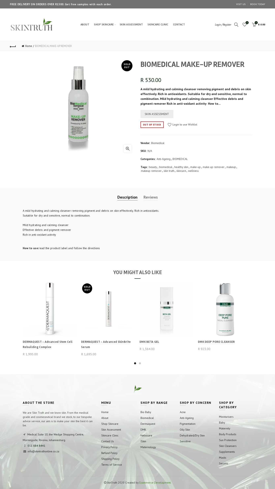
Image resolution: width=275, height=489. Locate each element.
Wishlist (247, 23)
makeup (231, 167)
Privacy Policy (109, 447)
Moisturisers (226, 417)
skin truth (169, 171)
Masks (222, 457)
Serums (223, 463)
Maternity (224, 428)
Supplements (227, 452)
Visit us (241, 4)
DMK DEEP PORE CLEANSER (216, 342)
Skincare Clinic (158, 24)
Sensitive (185, 441)
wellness (193, 171)
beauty (153, 167)
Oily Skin (185, 429)
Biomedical (157, 143)
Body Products (227, 434)
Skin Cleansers (228, 446)
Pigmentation (187, 424)
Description (127, 197)
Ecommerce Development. (155, 482)
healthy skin (181, 167)
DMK (143, 429)
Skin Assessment (131, 24)
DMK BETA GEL (149, 342)
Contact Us (107, 441)
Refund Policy (109, 453)
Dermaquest (148, 424)
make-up (195, 167)
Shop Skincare (104, 24)
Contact (179, 24)
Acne (183, 412)
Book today (257, 4)
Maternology (148, 447)
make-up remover (213, 167)
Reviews (151, 197)
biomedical (165, 167)
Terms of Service (111, 464)
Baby (222, 422)
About (85, 24)
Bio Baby (146, 412)
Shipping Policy (110, 459)
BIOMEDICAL (180, 159)
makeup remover (151, 171)
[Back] (13, 46)
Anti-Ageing (164, 159)
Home (28, 46)
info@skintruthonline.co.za (43, 451)
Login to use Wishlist (184, 124)
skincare (181, 171)
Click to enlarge (127, 148)
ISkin (143, 441)
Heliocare (146, 435)
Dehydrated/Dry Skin (192, 435)
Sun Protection (228, 440)
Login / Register (223, 24)
